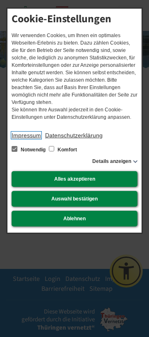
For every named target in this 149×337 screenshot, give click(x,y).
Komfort (66, 150)
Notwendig (33, 150)
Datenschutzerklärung (74, 135)
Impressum (26, 135)
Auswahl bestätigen (74, 199)
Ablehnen (74, 219)
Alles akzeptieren (74, 179)
